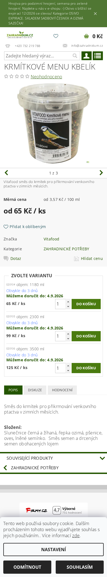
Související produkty (30, 458)
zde (76, 535)
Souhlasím (80, 567)
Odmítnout (27, 567)
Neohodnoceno (46, 77)
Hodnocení (62, 390)
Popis (13, 390)
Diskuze (35, 390)
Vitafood (52, 239)
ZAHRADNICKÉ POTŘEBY (66, 248)
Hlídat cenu (92, 258)
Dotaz (15, 258)
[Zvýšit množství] (68, 301)
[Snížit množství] (68, 306)
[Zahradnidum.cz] (20, 34)
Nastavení (53, 550)
